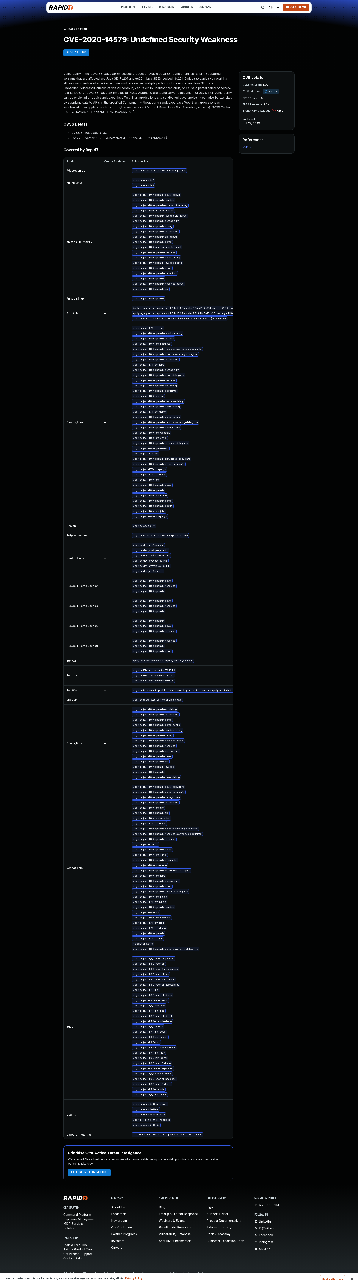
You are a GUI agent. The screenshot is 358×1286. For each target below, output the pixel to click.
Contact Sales (73, 1258)
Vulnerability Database (175, 1234)
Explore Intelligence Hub (89, 1172)
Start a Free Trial (75, 1245)
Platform (128, 7)
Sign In (211, 1207)
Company (205, 7)
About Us (118, 1207)
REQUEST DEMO (76, 52)
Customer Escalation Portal (226, 1241)
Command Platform (77, 1214)
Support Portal (217, 1214)
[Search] (263, 7)
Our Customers (122, 1227)
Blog (162, 1207)
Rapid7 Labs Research (175, 1227)
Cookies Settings (332, 1279)
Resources (166, 7)
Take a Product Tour (78, 1249)
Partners (186, 7)
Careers (116, 1247)
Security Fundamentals (175, 1241)
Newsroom (119, 1220)
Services (147, 7)
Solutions (70, 1228)
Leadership (119, 1214)
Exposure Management (79, 1219)
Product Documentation (224, 1220)
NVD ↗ (247, 147)
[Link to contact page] (270, 7)
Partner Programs (124, 1234)
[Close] (352, 1279)
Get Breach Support (77, 1254)
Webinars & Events (172, 1220)
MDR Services (73, 1223)
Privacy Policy (133, 1278)
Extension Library (219, 1227)
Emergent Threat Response (178, 1214)
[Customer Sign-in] (278, 7)
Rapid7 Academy (218, 1234)
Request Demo (296, 7)
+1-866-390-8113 (266, 1205)
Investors (117, 1241)
